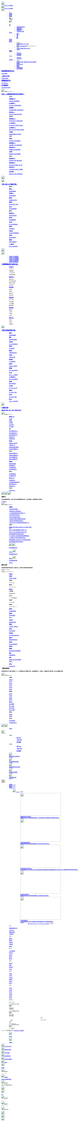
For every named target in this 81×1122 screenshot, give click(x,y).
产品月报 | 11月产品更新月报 (14, 258)
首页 (10, 24)
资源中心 (10, 15)
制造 (18, 33)
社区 (10, 17)
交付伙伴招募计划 (20, 68)
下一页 (46, 923)
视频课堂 (22, 48)
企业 (17, 35)
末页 (48, 923)
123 (37, 923)
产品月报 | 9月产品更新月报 (13, 260)
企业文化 (31, 61)
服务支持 (10, 41)
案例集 (10, 965)
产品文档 (10, 973)
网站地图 (22, 1030)
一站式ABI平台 (19, 27)
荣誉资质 (25, 61)
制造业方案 (11, 952)
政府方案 (10, 956)
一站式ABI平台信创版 (20, 31)
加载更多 (3, 780)
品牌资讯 (18, 62)
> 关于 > (18, 791)
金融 (17, 34)
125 (39, 923)
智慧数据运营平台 (20, 29)
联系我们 (34, 61)
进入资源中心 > (4, 501)
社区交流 (28, 48)
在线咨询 (18, 43)
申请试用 (10, 728)
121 (34, 923)
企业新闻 (18, 64)
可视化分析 (11, 944)
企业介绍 (10, 987)
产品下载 (18, 49)
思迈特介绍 (18, 61)
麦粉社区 (10, 50)
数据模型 (10, 938)
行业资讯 (21, 64)
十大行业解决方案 (12, 950)
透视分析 (10, 946)
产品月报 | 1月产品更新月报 (13, 256)
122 (36, 923)
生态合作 (10, 991)
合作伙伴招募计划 (20, 67)
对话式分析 (11, 942)
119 (32, 923)
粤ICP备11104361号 (17, 1030)
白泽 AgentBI (19, 52)
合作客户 (22, 61)
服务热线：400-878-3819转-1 (24, 43)
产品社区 (10, 975)
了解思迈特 (11, 59)
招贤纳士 (18, 66)
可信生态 (28, 61)
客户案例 (10, 14)
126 (40, 923)
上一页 (31, 923)
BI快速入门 (18, 48)
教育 (17, 38)
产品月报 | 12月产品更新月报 (14, 257)
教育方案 (10, 958)
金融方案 (10, 954)
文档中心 (25, 48)
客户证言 (18, 65)
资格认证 (10, 981)
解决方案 (10, 13)
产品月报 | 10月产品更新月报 (14, 259)
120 (33, 923)
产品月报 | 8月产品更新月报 (13, 261)
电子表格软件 (19, 30)
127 (41, 923)
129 (43, 923)
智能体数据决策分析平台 (21, 26)
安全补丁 (10, 983)
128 (42, 923)
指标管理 (10, 940)
